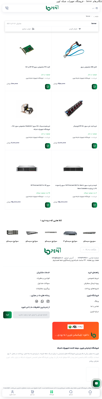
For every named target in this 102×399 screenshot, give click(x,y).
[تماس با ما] (96, 383)
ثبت (7, 314)
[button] (71, 393)
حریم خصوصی (93, 278)
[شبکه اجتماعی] (48, 301)
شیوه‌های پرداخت (92, 288)
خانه (96, 17)
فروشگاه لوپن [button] (93, 295)
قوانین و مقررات (43, 278)
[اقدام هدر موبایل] (7, 8)
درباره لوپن (94, 311)
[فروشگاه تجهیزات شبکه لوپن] (51, 8)
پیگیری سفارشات (43, 288)
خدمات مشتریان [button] (43, 272)
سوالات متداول (44, 283)
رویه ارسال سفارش (91, 283)
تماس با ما (95, 306)
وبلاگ (96, 301)
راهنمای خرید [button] (93, 272)
